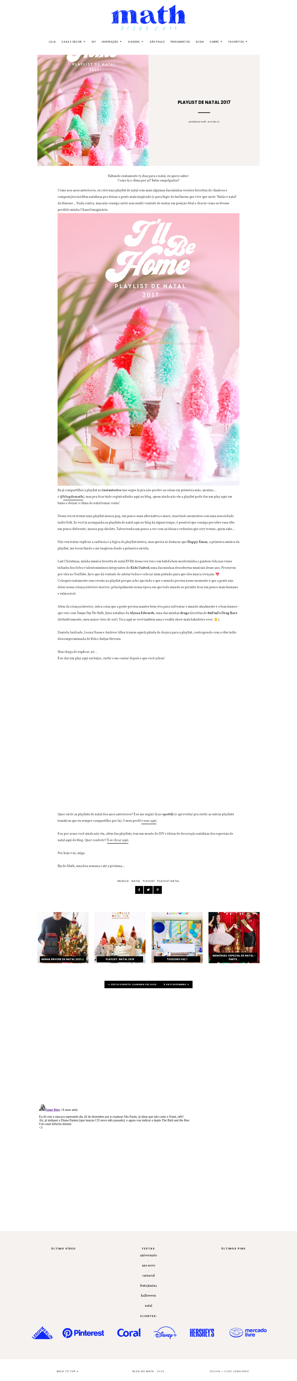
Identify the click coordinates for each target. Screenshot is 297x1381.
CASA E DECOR (71, 41)
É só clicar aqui (117, 840)
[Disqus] (148, 1048)
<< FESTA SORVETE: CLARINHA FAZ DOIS (132, 984)
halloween (148, 1296)
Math (203, 122)
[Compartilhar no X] (148, 890)
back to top (67, 1371)
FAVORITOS (236, 41)
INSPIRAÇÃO (110, 41)
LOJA (52, 41)
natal (136, 881)
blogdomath (73, 497)
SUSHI (200, 41)
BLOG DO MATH (143, 1371)
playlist (149, 881)
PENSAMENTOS (180, 41)
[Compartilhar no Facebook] (139, 890)
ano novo (148, 1265)
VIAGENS (134, 41)
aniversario (148, 1255)
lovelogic (241, 1371)
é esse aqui (148, 821)
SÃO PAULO (157, 41)
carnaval (148, 1276)
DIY (94, 41)
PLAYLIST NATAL (168, 881)
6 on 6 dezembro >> (176, 984)
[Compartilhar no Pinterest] (157, 890)
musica (123, 881)
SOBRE (214, 41)
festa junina (148, 1286)
